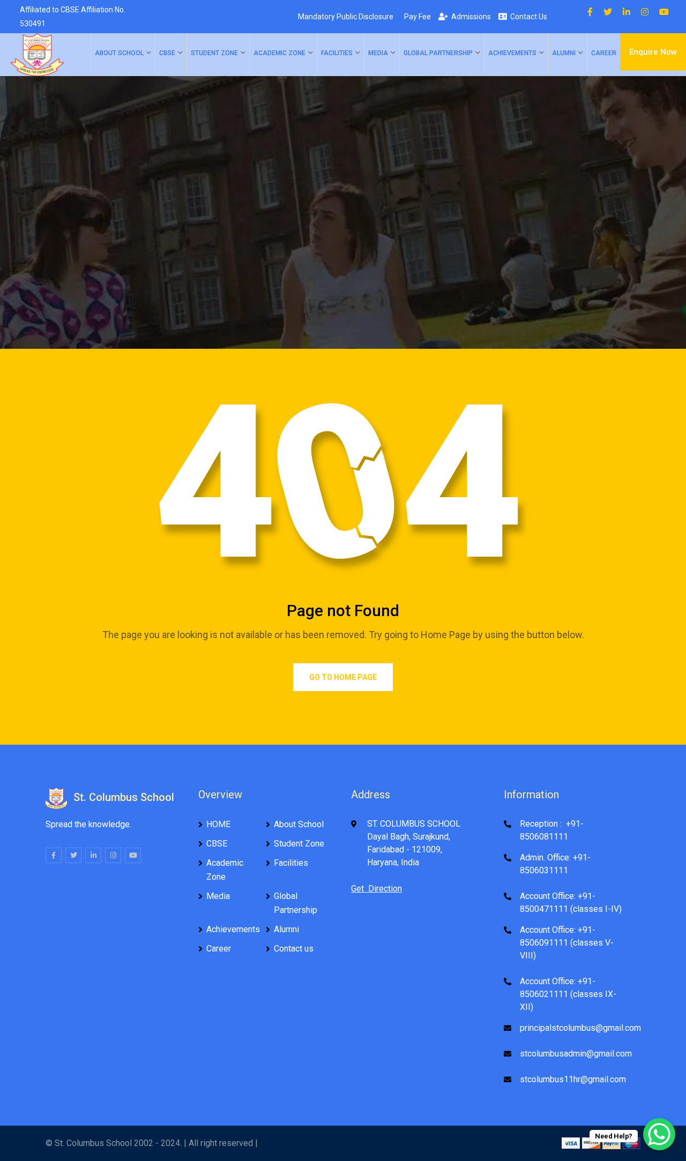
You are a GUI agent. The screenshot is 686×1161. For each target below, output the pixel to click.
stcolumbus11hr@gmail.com (573, 1079)
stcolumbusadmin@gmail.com (576, 1053)
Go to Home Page (343, 677)
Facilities (337, 53)
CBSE (167, 53)
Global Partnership (438, 53)
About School (119, 53)
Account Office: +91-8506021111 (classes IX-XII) (568, 994)
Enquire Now (653, 52)
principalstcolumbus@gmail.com (580, 1028)
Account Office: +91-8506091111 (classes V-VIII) (567, 943)
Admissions (469, 16)
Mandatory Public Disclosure (344, 16)
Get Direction (376, 888)
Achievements (512, 53)
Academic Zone (279, 53)
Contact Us (527, 16)
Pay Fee (416, 16)
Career (603, 53)
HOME (218, 824)
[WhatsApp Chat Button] (659, 1134)
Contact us (294, 948)
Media (378, 53)
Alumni (564, 53)
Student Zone (214, 53)
